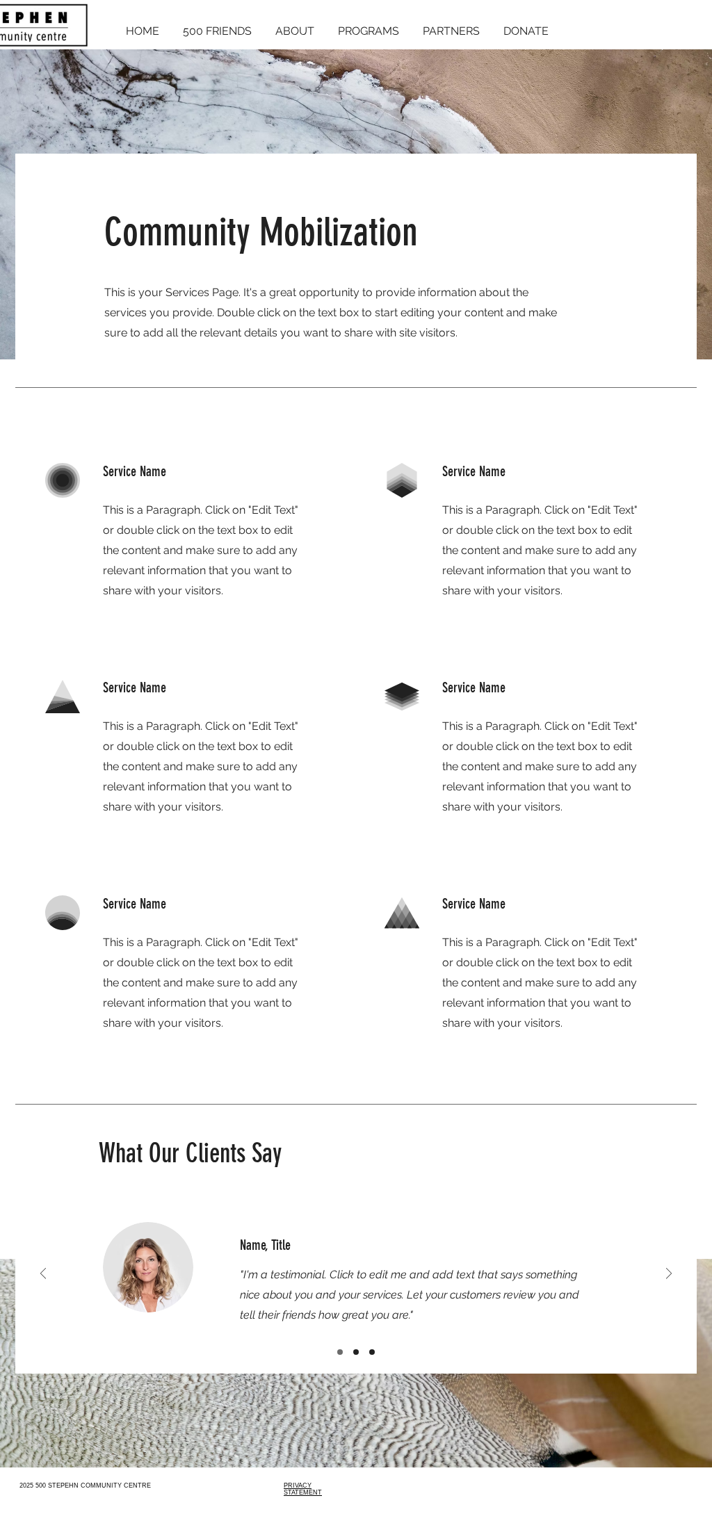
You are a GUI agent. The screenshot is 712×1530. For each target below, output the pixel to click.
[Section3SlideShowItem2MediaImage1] (356, 1352)
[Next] (669, 1274)
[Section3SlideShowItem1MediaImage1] (340, 1352)
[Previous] (43, 1274)
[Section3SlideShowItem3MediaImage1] (372, 1352)
